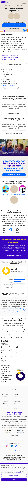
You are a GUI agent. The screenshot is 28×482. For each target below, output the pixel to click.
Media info (16, 405)
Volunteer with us (5, 405)
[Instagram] (7, 446)
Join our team (17, 399)
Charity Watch (5, 427)
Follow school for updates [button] (15, 64)
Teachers (19, 456)
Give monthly (4, 396)
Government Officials (14, 459)
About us (16, 394)
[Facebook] (16, 446)
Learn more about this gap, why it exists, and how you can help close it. (14, 311)
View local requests (9, 85)
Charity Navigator (13, 427)
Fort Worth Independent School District (14, 6)
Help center (14, 389)
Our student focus (18, 396)
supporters (7, 431)
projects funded (20, 431)
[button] (4, 230)
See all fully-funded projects (14, 133)
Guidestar (23, 427)
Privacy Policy (18, 472)
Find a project (5, 394)
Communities (17, 401)
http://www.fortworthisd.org (11, 88)
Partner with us (5, 401)
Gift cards (4, 399)
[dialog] (14, 472)
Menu (24, 2)
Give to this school (14, 25)
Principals (6, 457)
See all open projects (14, 113)
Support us (4, 403)
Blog (15, 403)
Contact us (16, 408)
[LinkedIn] (12, 446)
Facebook (10, 232)
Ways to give (4, 408)
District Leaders (16, 457)
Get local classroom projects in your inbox (14, 450)
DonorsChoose (4, 2)
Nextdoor (24, 232)
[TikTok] (21, 446)
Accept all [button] (14, 479)
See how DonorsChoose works (14, 255)
